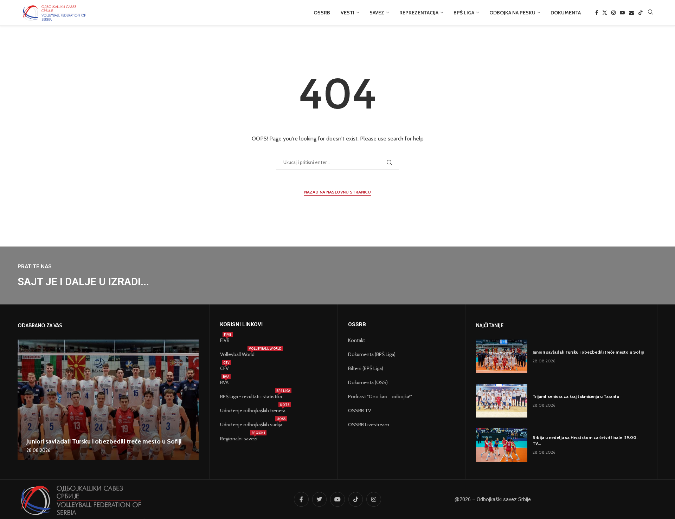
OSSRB (322, 12)
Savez (376, 12)
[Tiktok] (640, 12)
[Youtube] (622, 12)
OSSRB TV (359, 410)
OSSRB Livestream (368, 424)
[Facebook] (596, 12)
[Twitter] (605, 12)
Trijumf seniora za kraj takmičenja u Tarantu (576, 396)
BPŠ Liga (464, 12)
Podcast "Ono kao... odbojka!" (380, 396)
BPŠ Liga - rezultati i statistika (251, 396)
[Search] (650, 12)
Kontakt (356, 340)
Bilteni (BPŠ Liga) (365, 368)
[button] (24, 400)
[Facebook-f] (301, 499)
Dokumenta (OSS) (368, 382)
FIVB (225, 340)
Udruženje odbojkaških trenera (252, 410)
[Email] (631, 12)
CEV (224, 368)
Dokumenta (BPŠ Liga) (372, 354)
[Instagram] (613, 12)
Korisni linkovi (241, 324)
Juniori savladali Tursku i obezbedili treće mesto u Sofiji (103, 441)
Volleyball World (237, 354)
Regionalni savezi (238, 438)
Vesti (347, 12)
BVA (224, 382)
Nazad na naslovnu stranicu (337, 192)
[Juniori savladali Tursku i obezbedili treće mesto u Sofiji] (108, 400)
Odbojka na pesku (512, 12)
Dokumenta (566, 12)
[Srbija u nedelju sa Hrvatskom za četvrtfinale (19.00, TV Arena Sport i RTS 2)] (501, 445)
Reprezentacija (418, 12)
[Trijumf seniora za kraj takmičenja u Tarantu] (501, 401)
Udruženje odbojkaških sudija (251, 424)
